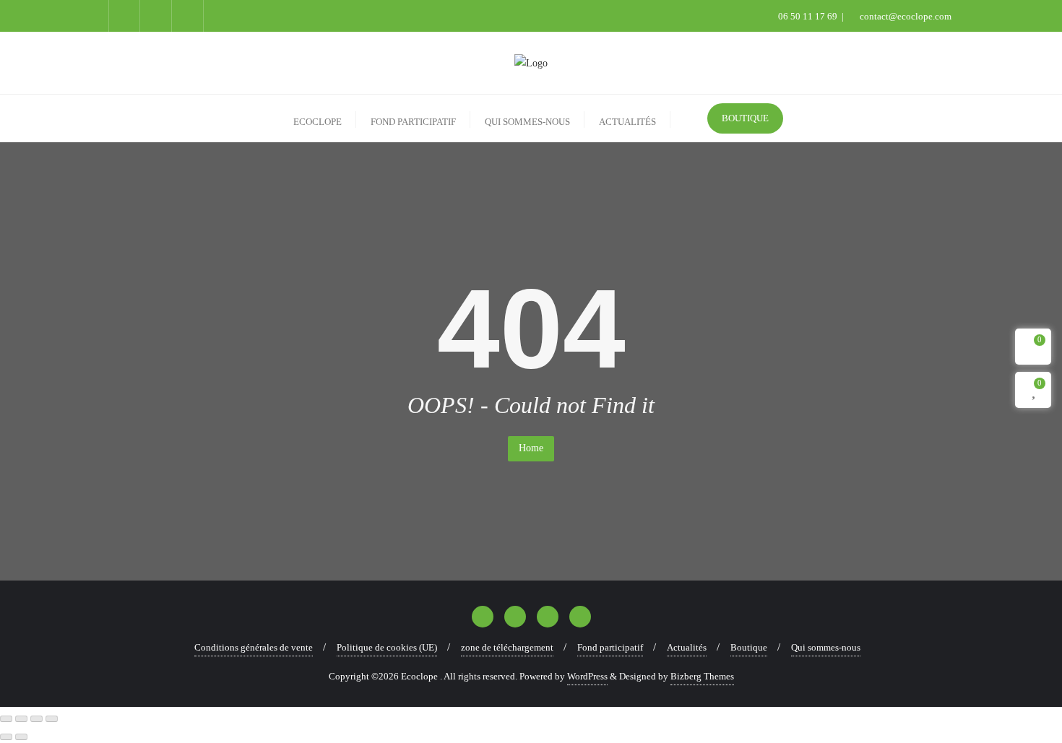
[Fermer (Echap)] (52, 719)
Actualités (687, 647)
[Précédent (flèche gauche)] (6, 737)
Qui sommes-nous (825, 647)
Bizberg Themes (702, 676)
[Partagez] (36, 719)
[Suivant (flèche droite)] (21, 737)
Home (531, 448)
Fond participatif (610, 647)
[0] (1033, 349)
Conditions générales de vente (253, 647)
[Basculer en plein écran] (21, 719)
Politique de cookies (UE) (387, 647)
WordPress (587, 676)
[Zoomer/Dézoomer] (6, 719)
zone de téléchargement (507, 647)
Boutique (745, 118)
